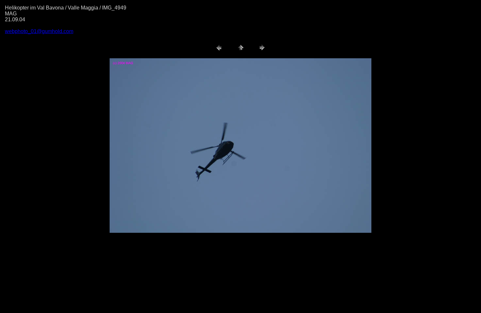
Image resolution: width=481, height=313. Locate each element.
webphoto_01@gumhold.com (39, 31)
